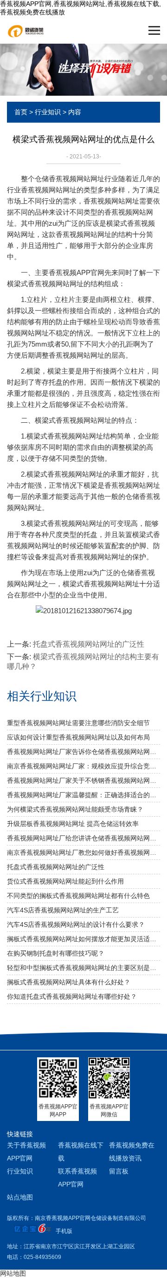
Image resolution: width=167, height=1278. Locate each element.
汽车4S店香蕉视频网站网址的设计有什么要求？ (76, 924)
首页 (20, 112)
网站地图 (13, 1273)
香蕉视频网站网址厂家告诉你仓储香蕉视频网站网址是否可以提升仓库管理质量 (83, 751)
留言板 (118, 1171)
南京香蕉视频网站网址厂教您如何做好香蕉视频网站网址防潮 (83, 852)
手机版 (64, 1231)
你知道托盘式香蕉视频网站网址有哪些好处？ (72, 996)
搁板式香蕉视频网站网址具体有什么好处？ (68, 982)
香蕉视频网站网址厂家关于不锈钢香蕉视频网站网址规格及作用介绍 (83, 780)
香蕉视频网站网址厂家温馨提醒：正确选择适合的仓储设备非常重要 (83, 795)
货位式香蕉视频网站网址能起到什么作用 (65, 881)
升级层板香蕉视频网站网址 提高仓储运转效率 (73, 823)
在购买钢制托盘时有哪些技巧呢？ (55, 953)
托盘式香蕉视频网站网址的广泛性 (88, 644)
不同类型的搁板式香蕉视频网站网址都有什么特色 (78, 895)
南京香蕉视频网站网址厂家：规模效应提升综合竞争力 (83, 766)
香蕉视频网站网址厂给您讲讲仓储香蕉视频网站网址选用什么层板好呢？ (83, 838)
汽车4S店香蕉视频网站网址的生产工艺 (63, 910)
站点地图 (20, 1197)
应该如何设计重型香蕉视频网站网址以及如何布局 (78, 737)
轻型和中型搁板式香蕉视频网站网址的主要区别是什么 (83, 967)
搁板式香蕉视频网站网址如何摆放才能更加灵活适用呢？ (83, 939)
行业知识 (48, 112)
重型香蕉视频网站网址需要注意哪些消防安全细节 (78, 723)
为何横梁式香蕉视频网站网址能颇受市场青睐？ (75, 809)
